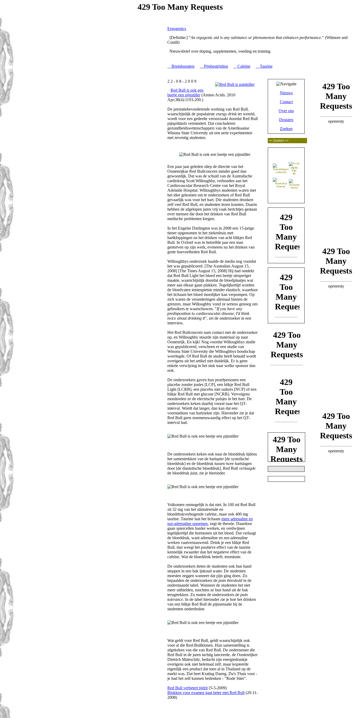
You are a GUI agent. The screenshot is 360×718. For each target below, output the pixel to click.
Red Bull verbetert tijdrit (187, 688)
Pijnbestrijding (215, 66)
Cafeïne (242, 66)
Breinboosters (181, 66)
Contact (286, 102)
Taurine (265, 66)
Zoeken (286, 128)
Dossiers (286, 119)
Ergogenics (176, 28)
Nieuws (286, 93)
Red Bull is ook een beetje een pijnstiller (185, 92)
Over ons (286, 110)
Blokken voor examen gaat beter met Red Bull (206, 692)
